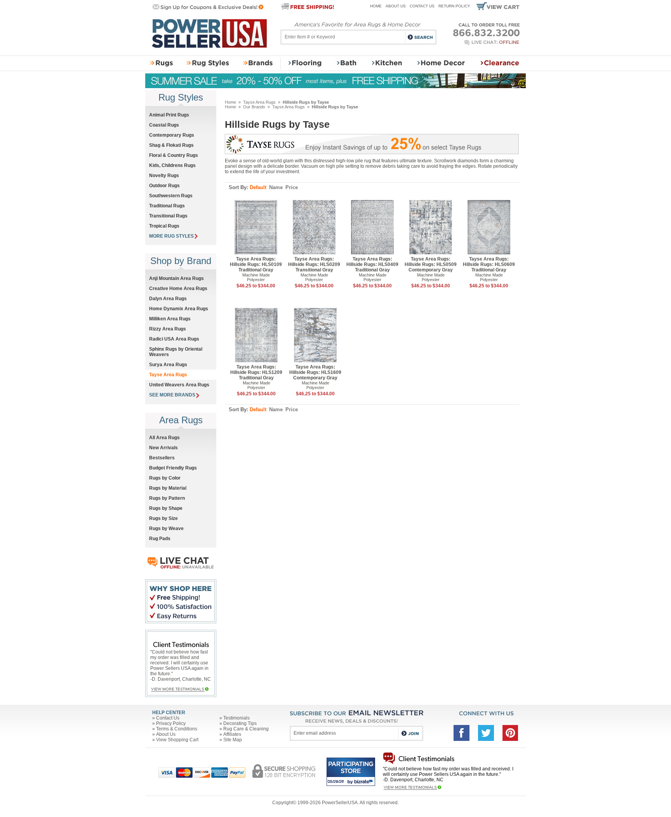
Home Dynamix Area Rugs (178, 308)
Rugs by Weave (166, 528)
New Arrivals (163, 447)
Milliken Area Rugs (170, 319)
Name (276, 187)
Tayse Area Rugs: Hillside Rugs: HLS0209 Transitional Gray (314, 264)
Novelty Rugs (164, 175)
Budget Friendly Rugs (173, 468)
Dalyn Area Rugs (168, 298)
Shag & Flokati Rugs (171, 145)
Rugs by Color (165, 478)
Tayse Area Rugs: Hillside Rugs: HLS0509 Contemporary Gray (431, 264)
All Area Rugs (164, 437)
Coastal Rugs (164, 125)
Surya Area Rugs (168, 364)
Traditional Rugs (167, 206)
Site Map (232, 739)
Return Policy (454, 6)
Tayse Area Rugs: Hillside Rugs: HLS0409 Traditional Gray (372, 264)
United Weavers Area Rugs (179, 385)
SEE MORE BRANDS (172, 395)
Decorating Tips (240, 723)
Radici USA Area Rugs (174, 339)
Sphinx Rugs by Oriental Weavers (175, 351)
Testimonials (236, 718)
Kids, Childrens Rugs (172, 165)
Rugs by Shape (166, 508)
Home (376, 6)
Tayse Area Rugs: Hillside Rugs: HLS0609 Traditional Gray (489, 264)
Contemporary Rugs (171, 135)
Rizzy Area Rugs (167, 329)
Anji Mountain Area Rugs (176, 278)
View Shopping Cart (177, 739)
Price (291, 187)
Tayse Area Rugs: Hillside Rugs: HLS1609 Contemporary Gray (315, 372)
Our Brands (254, 106)
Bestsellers (162, 458)
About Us (396, 6)
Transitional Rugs (168, 216)
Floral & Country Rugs (173, 155)
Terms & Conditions (176, 729)
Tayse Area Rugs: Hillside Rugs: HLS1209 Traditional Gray (256, 372)
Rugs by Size (163, 518)
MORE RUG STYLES (171, 236)
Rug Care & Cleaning (246, 729)
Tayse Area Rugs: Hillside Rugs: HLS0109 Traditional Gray (256, 264)
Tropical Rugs (164, 226)
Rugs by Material (167, 488)
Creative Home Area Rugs (178, 288)
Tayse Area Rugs (259, 102)
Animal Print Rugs (169, 115)
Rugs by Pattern (167, 498)
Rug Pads (159, 538)
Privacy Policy (171, 723)
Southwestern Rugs (171, 195)
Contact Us (422, 6)
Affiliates (232, 734)
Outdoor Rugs (164, 185)
